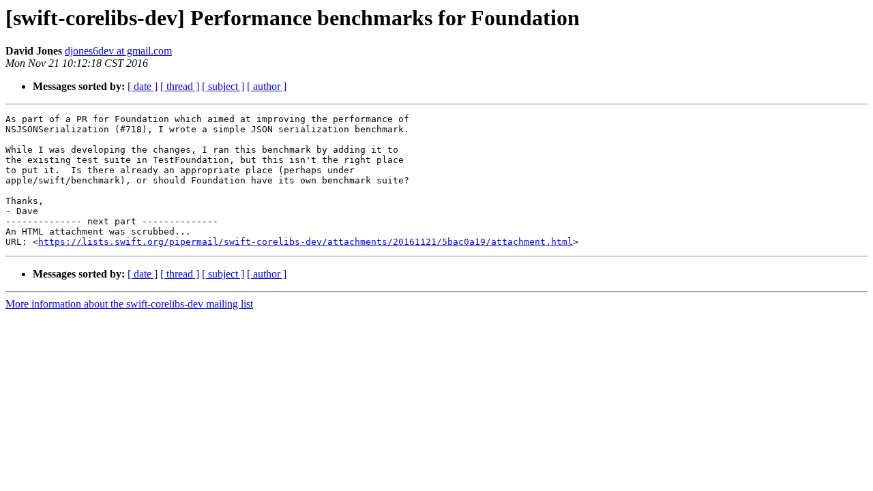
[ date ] (143, 86)
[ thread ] (179, 86)
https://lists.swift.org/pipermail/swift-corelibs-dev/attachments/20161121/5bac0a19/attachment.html (305, 242)
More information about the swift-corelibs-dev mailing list (129, 304)
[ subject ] (223, 86)
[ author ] (266, 86)
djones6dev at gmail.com (118, 51)
